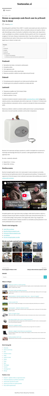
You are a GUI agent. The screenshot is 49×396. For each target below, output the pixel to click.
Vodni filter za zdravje (9, 229)
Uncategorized (7, 369)
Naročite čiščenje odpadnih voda (11, 231)
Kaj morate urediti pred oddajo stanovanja (18, 290)
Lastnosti (6, 52)
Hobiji (5, 355)
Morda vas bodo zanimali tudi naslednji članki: (15, 57)
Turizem (5, 367)
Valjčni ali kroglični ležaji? (14, 313)
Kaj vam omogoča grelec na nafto (12, 237)
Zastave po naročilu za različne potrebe (17, 284)
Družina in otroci (7, 353)
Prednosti (6, 48)
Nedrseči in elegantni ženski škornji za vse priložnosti (20, 331)
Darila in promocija (8, 350)
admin (11, 24)
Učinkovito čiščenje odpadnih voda (12, 233)
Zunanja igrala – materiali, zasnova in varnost (19, 308)
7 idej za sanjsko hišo (13, 302)
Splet (5, 363)
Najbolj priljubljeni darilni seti (15, 337)
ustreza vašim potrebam (8, 178)
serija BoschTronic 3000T (33, 99)
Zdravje (5, 371)
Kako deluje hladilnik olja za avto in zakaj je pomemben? (21, 319)
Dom (9, 15)
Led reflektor (7, 235)
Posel (5, 361)
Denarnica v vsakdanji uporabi (15, 325)
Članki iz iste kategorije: (10, 55)
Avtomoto (6, 348)
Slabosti (5, 50)
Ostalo (5, 359)
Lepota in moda (7, 357)
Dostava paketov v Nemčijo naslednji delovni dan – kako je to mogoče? (24, 296)
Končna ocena (7, 53)
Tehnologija (6, 365)
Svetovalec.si (24, 3)
